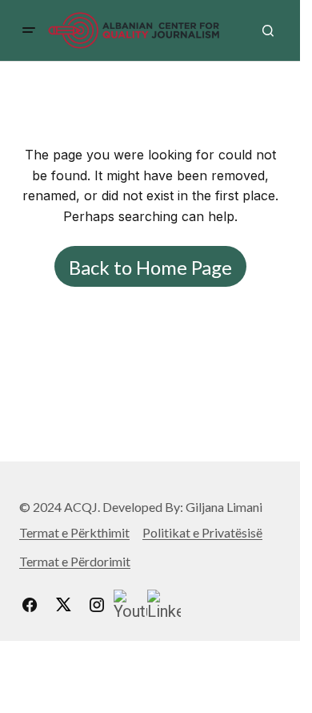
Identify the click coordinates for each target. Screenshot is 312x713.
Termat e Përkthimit (74, 532)
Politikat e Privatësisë (202, 532)
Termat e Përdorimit (74, 561)
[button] (28, 30)
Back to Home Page (150, 267)
